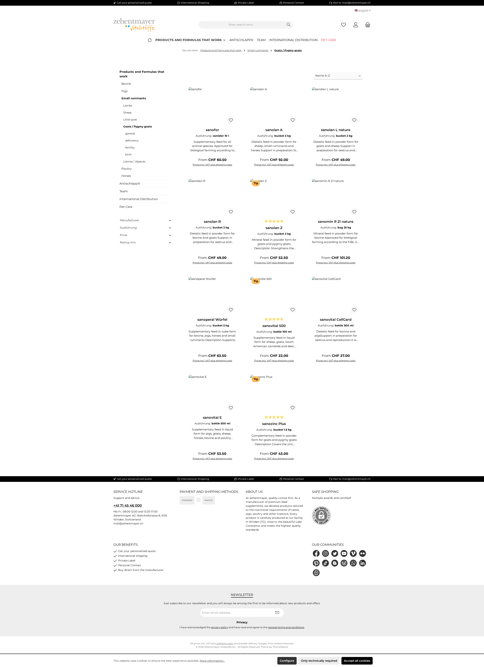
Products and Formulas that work (141, 74)
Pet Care (125, 207)
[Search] (288, 25)
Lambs (127, 105)
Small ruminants (133, 98)
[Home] (149, 40)
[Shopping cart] (367, 25)
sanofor (212, 130)
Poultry (126, 168)
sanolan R (212, 222)
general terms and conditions (286, 627)
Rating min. (128, 242)
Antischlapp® (129, 183)
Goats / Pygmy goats (137, 126)
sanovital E (212, 417)
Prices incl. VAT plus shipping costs (212, 164)
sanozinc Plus (274, 424)
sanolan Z (274, 228)
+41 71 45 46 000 (127, 505)
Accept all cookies (357, 660)
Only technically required (319, 660)
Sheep (127, 112)
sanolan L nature (335, 130)
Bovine (126, 83)
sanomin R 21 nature (335, 222)
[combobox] (241, 25)
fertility (130, 147)
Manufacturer (129, 220)
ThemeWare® (280, 646)
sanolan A (273, 130)
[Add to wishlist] (231, 119)
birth (128, 154)
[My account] (356, 25)
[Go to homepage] (134, 25)
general (130, 133)
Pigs (124, 91)
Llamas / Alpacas (134, 161)
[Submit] (277, 612)
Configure (287, 660)
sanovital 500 (274, 326)
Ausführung (128, 227)
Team (123, 191)
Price (123, 235)
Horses (126, 176)
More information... (212, 660)
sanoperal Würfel (212, 320)
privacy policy (219, 627)
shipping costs (224, 643)
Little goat (130, 119)
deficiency (132, 140)
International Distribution (138, 199)
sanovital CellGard (335, 320)
